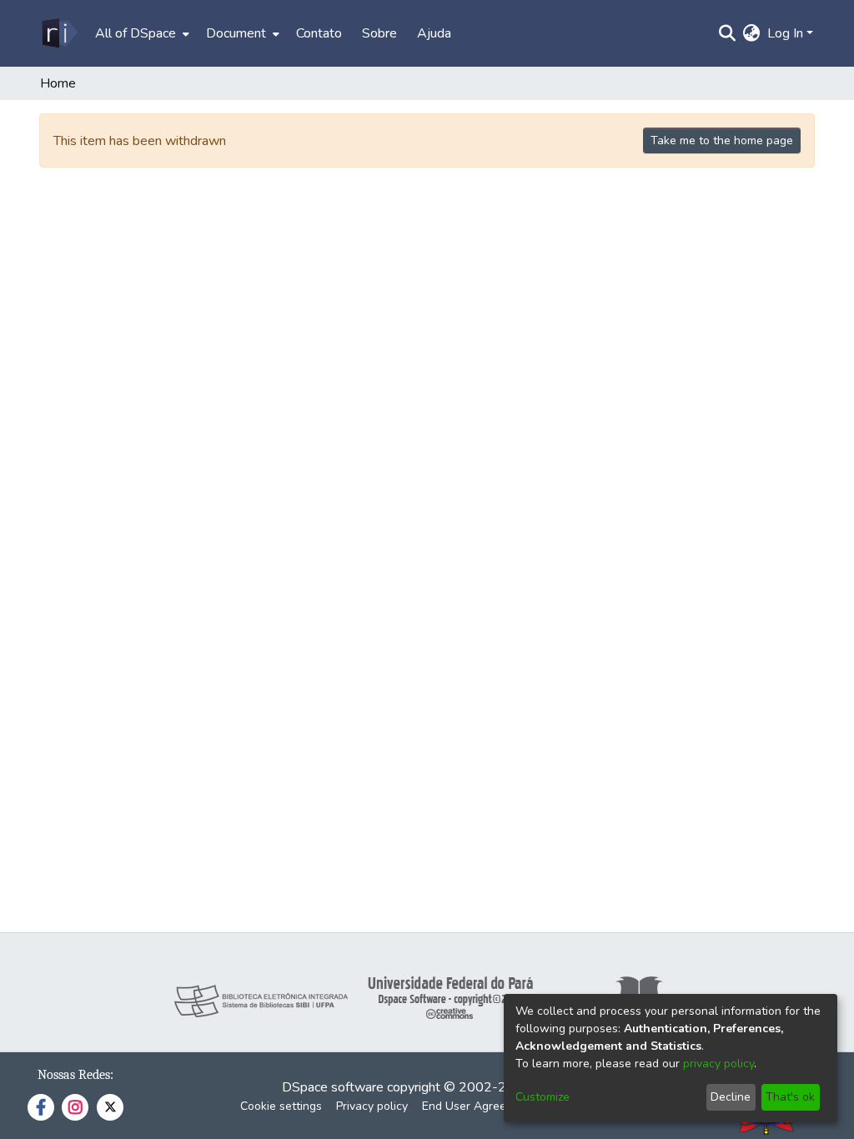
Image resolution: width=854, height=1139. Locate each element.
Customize (542, 1097)
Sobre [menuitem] (379, 33)
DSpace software (333, 1087)
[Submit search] (727, 33)
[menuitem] (140, 33)
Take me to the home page (722, 140)
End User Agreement (477, 1106)
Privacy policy (372, 1106)
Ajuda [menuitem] (434, 33)
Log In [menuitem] (785, 33)
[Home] (58, 33)
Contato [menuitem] (319, 33)
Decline (731, 1097)
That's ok (790, 1097)
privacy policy (718, 1063)
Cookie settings (281, 1106)
